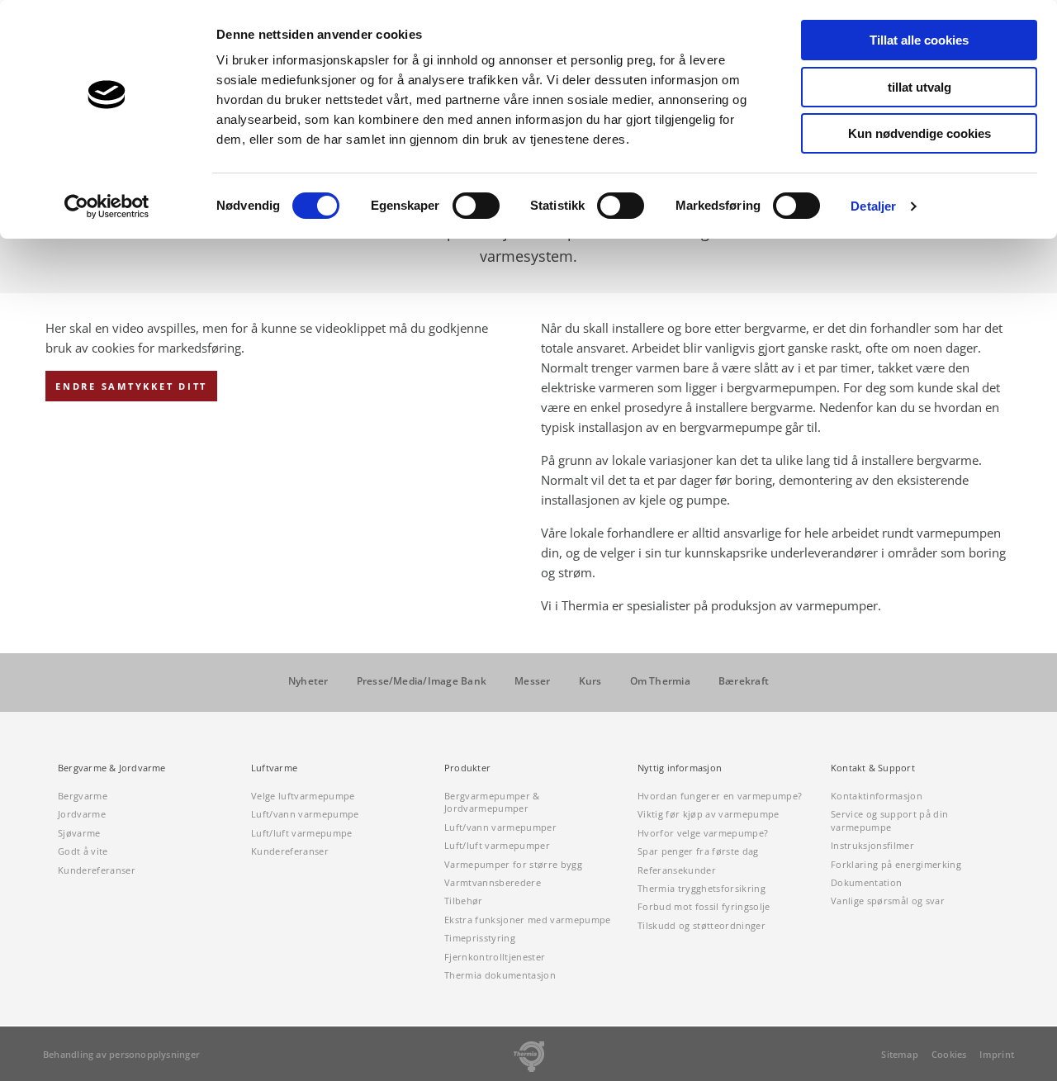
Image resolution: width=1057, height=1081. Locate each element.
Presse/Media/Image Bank (422, 681)
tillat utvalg (919, 87)
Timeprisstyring (479, 938)
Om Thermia (660, 681)
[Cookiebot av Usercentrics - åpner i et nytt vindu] (107, 206)
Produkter (467, 768)
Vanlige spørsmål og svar (888, 900)
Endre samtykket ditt (131, 386)
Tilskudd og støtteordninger (701, 925)
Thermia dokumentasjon (500, 975)
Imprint (996, 1054)
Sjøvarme (79, 833)
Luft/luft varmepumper (497, 845)
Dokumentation (866, 882)
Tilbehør (463, 900)
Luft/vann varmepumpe (305, 814)
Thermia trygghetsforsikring (701, 888)
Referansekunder (677, 870)
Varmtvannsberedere (492, 882)
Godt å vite (83, 851)
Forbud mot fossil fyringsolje (704, 906)
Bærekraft (743, 681)
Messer (532, 681)
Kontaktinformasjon (876, 795)
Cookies (949, 1054)
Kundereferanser (96, 870)
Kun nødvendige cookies (919, 133)
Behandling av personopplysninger (121, 1054)
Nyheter (308, 681)
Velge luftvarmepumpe (303, 795)
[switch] (476, 205)
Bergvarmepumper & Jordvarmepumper (492, 801)
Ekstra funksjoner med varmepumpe (527, 919)
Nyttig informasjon (680, 768)
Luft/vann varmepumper (500, 827)
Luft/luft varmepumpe (302, 833)
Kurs (590, 681)
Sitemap (899, 1054)
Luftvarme (274, 768)
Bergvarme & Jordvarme (112, 768)
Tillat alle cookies (919, 40)
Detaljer (873, 206)
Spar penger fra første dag (698, 851)
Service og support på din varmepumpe (889, 820)
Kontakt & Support (873, 768)
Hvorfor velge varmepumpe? (703, 833)
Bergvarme (82, 795)
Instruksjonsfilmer (872, 845)
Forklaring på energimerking (896, 864)
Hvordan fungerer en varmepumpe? (720, 795)
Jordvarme (82, 814)
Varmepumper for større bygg (513, 864)
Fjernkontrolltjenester (494, 957)
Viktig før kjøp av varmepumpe (709, 814)
